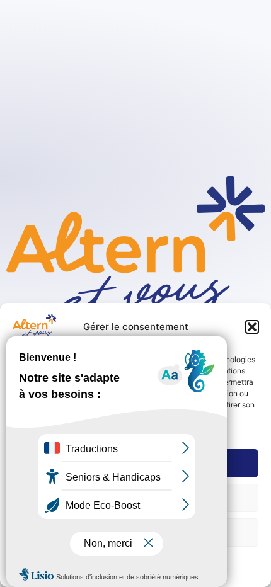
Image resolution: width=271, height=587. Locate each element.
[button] (252, 327)
